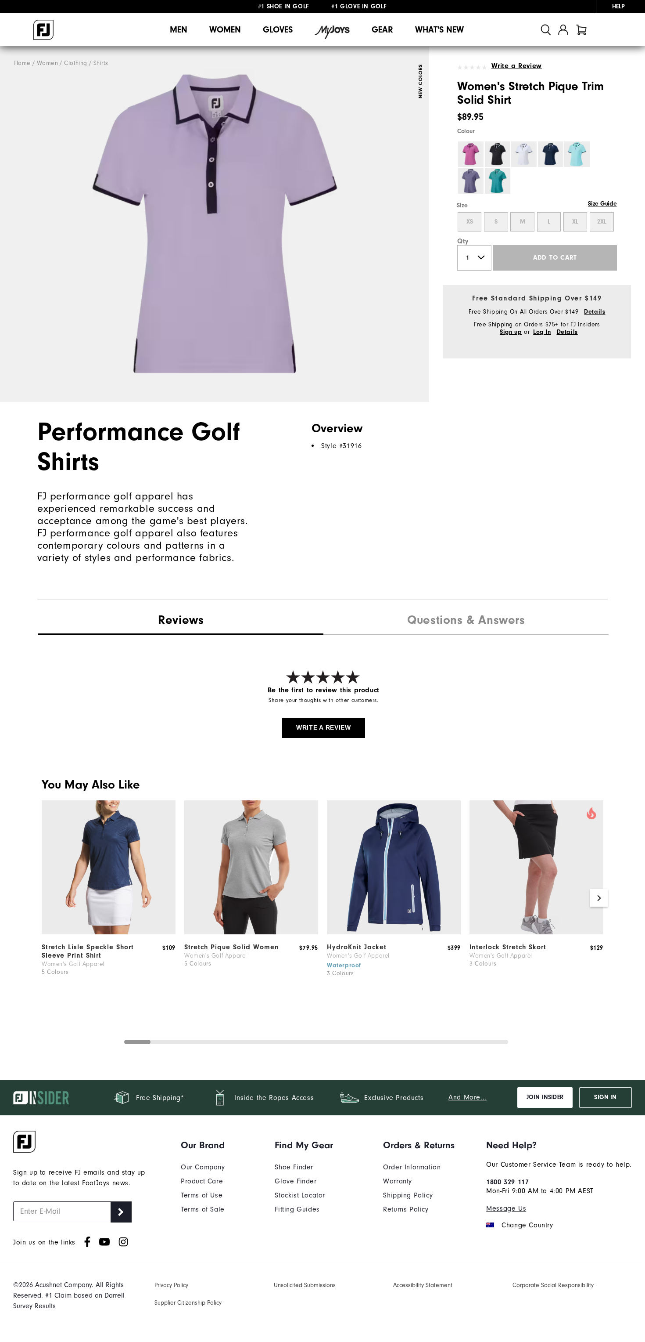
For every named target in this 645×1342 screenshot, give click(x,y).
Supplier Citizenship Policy (188, 1302)
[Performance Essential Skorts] (536, 932)
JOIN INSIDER (545, 1097)
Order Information (412, 1167)
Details (594, 311)
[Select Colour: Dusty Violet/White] (471, 181)
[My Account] (563, 29)
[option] (214, 224)
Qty (463, 241)
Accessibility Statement (422, 1285)
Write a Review (516, 65)
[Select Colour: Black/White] (497, 154)
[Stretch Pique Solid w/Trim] (214, 224)
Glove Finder (295, 1181)
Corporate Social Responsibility (553, 1285)
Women (225, 30)
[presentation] (466, 621)
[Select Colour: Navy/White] (550, 154)
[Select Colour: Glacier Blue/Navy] (577, 154)
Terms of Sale (203, 1209)
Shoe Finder (294, 1167)
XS (469, 221)
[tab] (581, 29)
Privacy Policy (171, 1285)
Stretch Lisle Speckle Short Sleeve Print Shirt (88, 951)
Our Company (203, 1167)
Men (178, 30)
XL (575, 221)
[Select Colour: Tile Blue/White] (497, 181)
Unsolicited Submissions (305, 1285)
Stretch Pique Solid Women (231, 947)
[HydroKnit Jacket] (394, 932)
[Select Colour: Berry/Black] (471, 154)
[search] (546, 29)
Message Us (506, 1208)
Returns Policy (405, 1209)
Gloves (278, 30)
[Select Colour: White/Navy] (524, 154)
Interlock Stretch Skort (507, 947)
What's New (439, 30)
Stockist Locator (300, 1195)
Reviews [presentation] (181, 620)
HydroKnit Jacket (357, 947)
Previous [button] (46, 898)
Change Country (527, 1225)
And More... (467, 1097)
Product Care (202, 1181)
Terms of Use (201, 1195)
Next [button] (599, 898)
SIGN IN (605, 1097)
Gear (382, 30)
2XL (601, 221)
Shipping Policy (408, 1195)
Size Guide (602, 203)
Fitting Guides (297, 1209)
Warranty (397, 1181)
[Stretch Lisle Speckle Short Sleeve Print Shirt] (109, 932)
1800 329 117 (507, 1182)
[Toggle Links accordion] (203, 1145)
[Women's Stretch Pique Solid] (251, 932)
